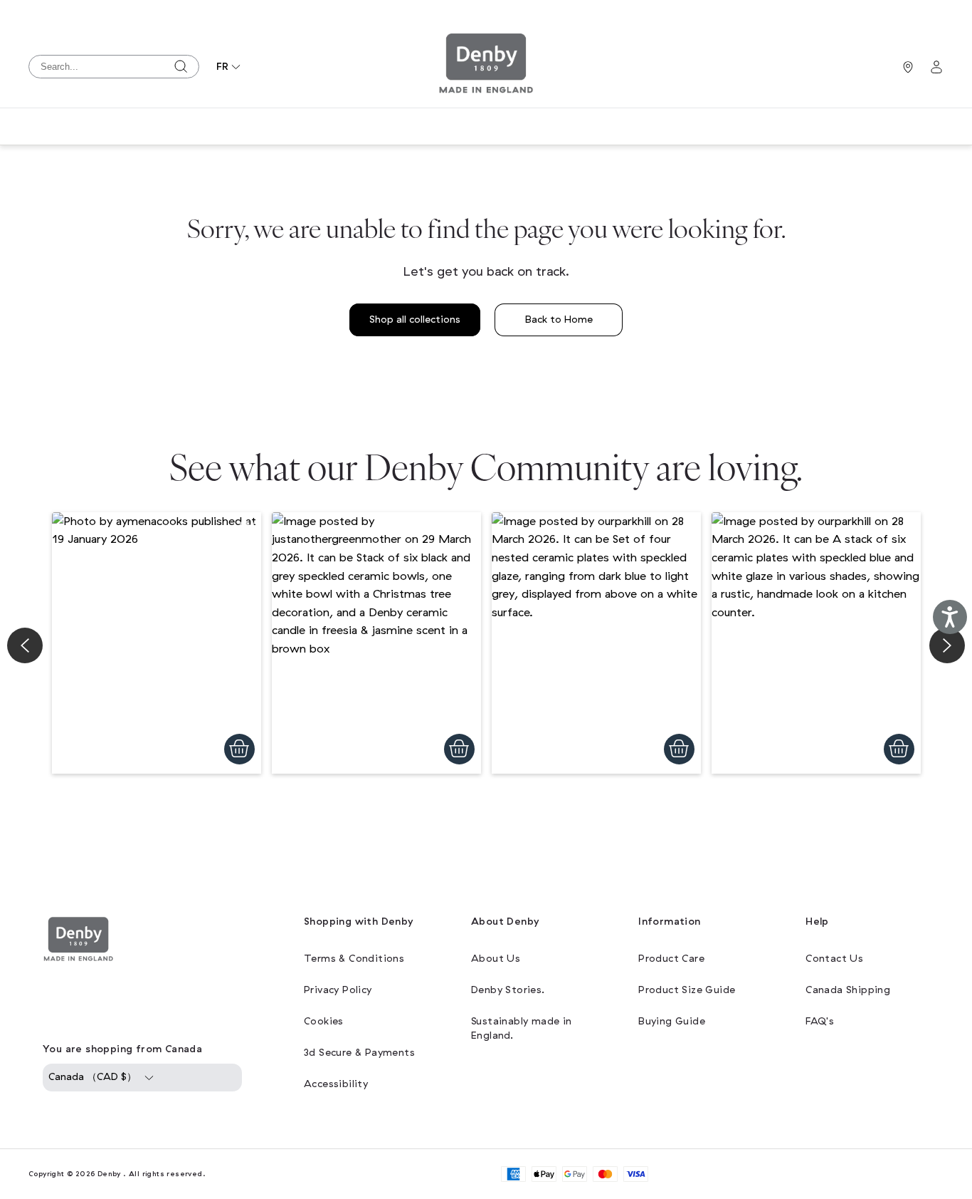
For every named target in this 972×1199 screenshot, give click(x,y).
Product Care (671, 959)
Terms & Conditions (354, 959)
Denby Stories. (508, 990)
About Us (495, 959)
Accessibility (336, 1084)
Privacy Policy (338, 990)
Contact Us (834, 959)
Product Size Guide (686, 990)
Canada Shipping (847, 990)
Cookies (324, 1021)
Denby (109, 1173)
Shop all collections (414, 319)
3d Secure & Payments (359, 1053)
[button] (156, 643)
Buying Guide (671, 1021)
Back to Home (559, 319)
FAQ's (819, 1021)
